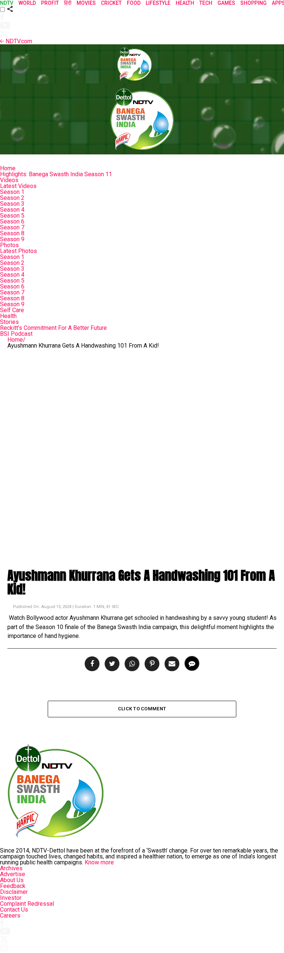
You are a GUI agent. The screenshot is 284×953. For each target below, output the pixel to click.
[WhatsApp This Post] (131, 663)
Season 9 (12, 239)
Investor (10, 897)
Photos (9, 245)
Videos (9, 180)
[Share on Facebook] (93, 663)
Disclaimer (14, 891)
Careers (10, 915)
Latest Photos (18, 251)
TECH (205, 3)
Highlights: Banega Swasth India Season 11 (56, 174)
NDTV (6, 3)
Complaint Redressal (27, 903)
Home (8, 168)
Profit (50, 3)
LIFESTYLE (158, 3)
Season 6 (12, 221)
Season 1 (12, 191)
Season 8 (12, 233)
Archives (11, 868)
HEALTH (185, 3)
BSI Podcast (16, 333)
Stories (9, 321)
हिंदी (67, 3)
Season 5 (12, 215)
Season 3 (12, 203)
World (27, 3)
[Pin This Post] (151, 663)
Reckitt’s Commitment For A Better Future (53, 327)
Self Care (12, 310)
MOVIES (86, 3)
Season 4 (12, 209)
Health (8, 316)
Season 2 (12, 197)
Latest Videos (18, 185)
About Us (12, 880)
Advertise (12, 874)
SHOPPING (253, 3)
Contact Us (14, 909)
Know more (99, 862)
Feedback (13, 885)
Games (226, 3)
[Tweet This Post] (111, 663)
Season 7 (12, 227)
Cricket (111, 3)
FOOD (134, 3)
